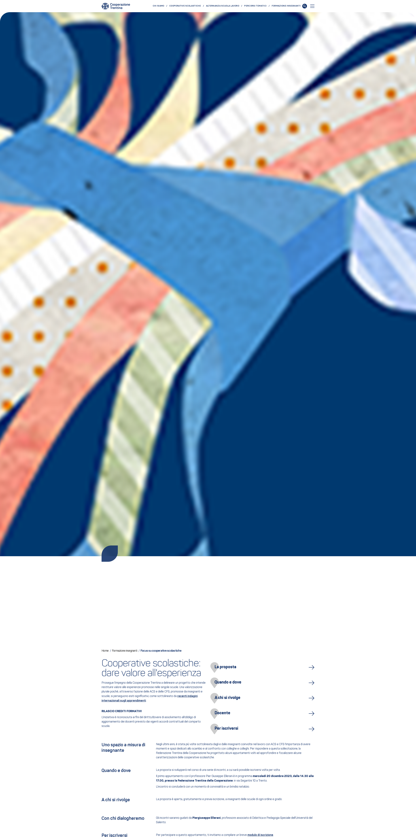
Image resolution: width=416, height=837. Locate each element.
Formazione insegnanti (286, 6)
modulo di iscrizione (260, 835)
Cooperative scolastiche (185, 6)
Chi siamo (158, 6)
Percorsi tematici (255, 6)
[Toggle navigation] (312, 6)
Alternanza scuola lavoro (222, 6)
